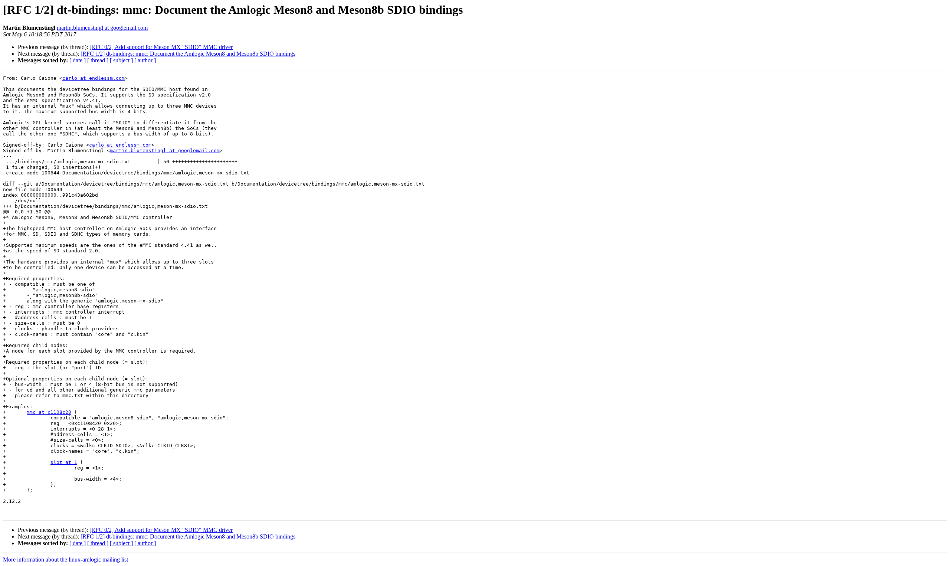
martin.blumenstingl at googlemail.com (102, 27)
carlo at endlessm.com (93, 78)
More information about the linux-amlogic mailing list (65, 559)
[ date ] (77, 60)
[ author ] (145, 60)
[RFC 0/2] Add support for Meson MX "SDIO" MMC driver (161, 47)
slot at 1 (63, 462)
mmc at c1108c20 (49, 412)
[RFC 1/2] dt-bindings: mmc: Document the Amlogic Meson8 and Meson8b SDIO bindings (188, 53)
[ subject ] (121, 60)
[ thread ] (97, 60)
